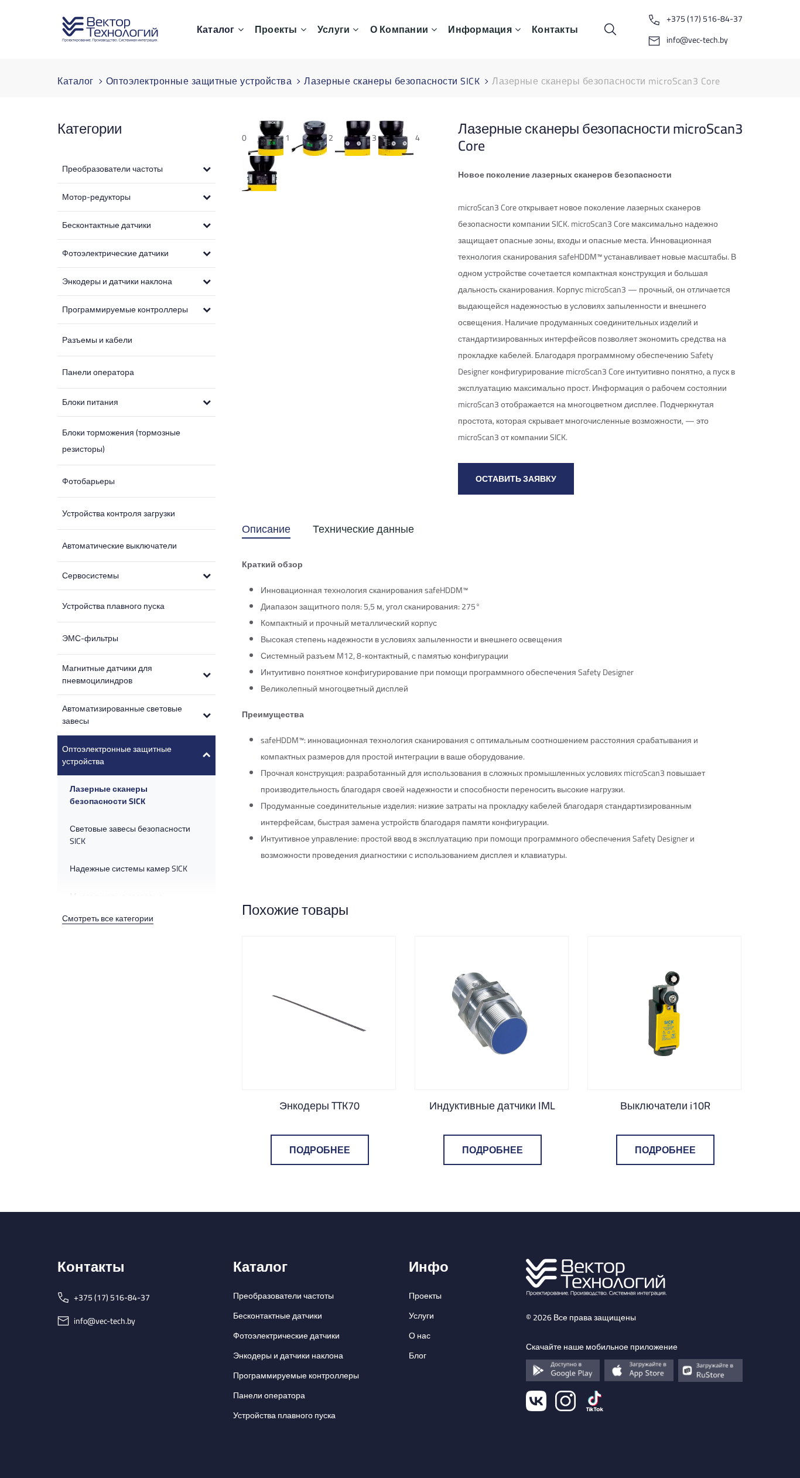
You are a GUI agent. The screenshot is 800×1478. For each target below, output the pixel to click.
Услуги (333, 29)
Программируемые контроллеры (296, 1375)
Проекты (276, 29)
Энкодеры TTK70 (319, 1105)
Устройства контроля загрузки (118, 513)
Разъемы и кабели (97, 340)
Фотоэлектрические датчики (286, 1335)
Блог (417, 1355)
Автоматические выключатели (119, 545)
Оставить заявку (516, 478)
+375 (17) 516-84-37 (704, 18)
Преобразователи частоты (283, 1295)
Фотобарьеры (88, 481)
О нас (419, 1335)
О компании (399, 29)
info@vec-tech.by (696, 39)
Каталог (216, 29)
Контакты (555, 29)
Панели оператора (98, 372)
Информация (480, 29)
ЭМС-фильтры (90, 638)
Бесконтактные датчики (277, 1315)
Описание (266, 531)
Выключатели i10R (665, 1105)
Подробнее (319, 1150)
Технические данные (363, 531)
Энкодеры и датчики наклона (288, 1355)
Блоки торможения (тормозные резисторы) (121, 441)
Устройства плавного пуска (113, 606)
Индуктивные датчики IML (492, 1105)
